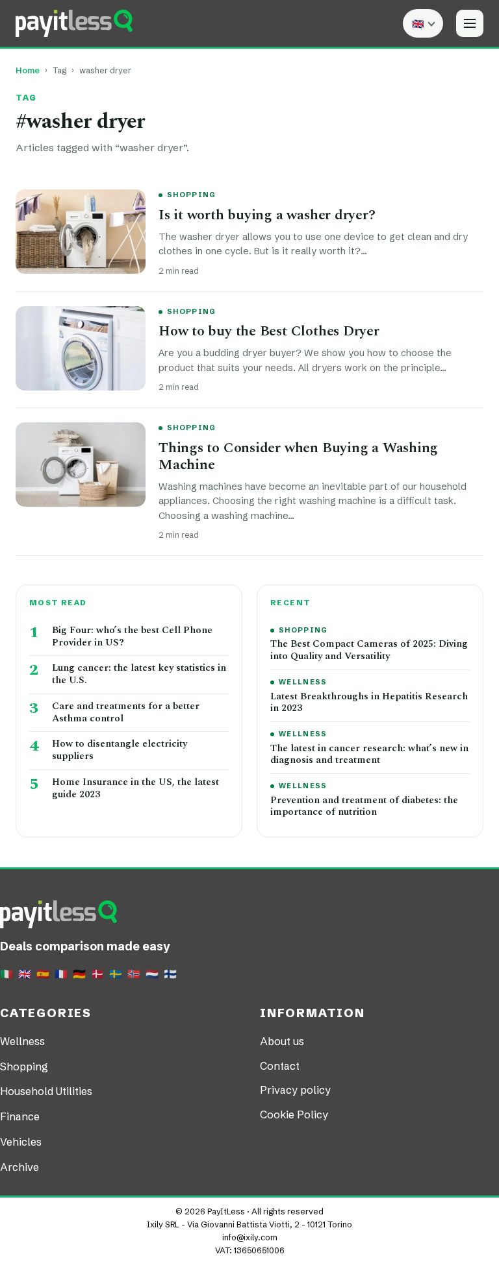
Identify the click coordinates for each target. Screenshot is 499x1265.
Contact (280, 1065)
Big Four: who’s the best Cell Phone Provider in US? (132, 637)
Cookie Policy (294, 1114)
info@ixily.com (249, 1237)
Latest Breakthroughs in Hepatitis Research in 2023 (369, 703)
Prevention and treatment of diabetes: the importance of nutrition (364, 807)
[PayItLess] (74, 23)
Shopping (191, 194)
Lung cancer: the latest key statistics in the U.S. (139, 674)
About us (282, 1041)
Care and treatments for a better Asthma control (125, 713)
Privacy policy (295, 1089)
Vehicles (21, 1141)
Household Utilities (46, 1091)
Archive (19, 1167)
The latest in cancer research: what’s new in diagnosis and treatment (369, 755)
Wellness (303, 681)
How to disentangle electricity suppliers (119, 750)
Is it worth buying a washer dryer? (267, 215)
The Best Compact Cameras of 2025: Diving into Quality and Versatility (369, 650)
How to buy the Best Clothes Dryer (269, 331)
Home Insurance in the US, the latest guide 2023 (135, 789)
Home (28, 70)
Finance (20, 1116)
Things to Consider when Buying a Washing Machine (298, 456)
